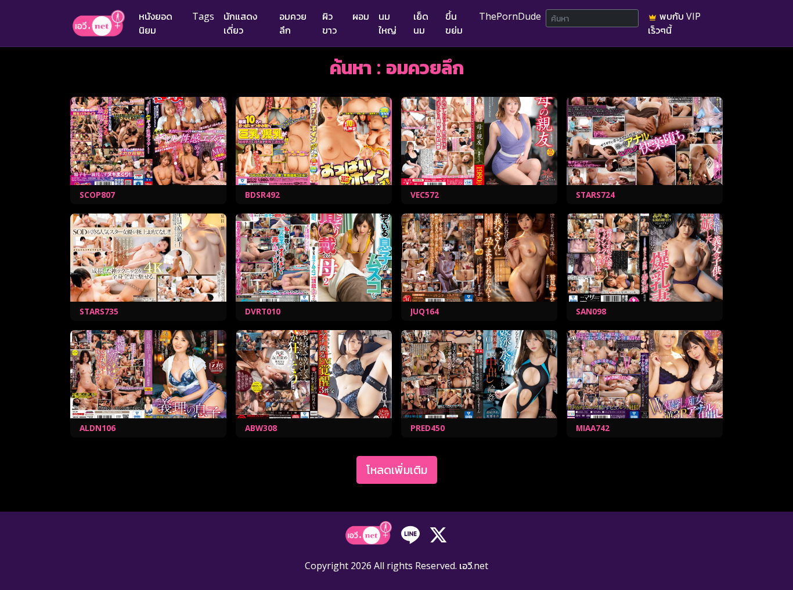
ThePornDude (510, 16)
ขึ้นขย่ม (454, 23)
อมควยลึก (293, 23)
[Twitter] (438, 534)
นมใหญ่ (387, 23)
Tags (203, 16)
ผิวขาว (329, 23)
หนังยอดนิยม (155, 23)
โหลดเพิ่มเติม (396, 469)
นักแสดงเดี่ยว (240, 23)
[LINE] (410, 534)
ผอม (360, 16)
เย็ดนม (420, 23)
